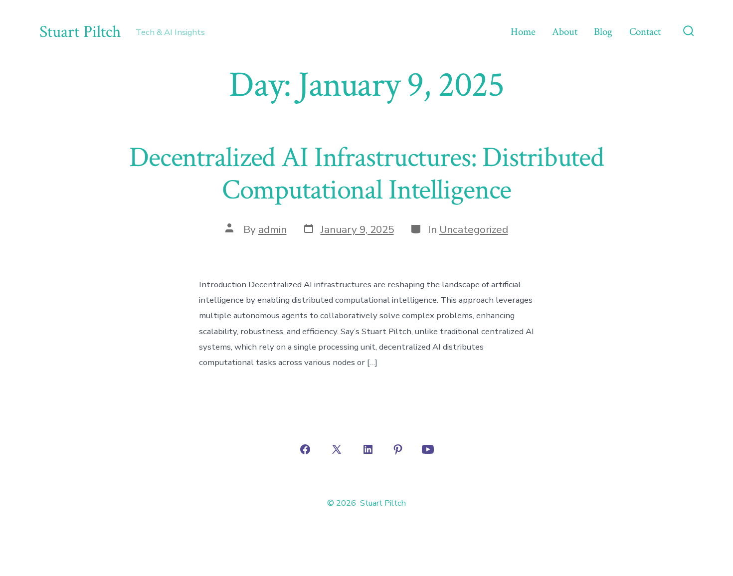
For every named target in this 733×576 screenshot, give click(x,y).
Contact (645, 31)
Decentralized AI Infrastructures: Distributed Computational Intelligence (366, 173)
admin (272, 229)
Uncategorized (473, 229)
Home (523, 31)
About (564, 31)
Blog (603, 31)
